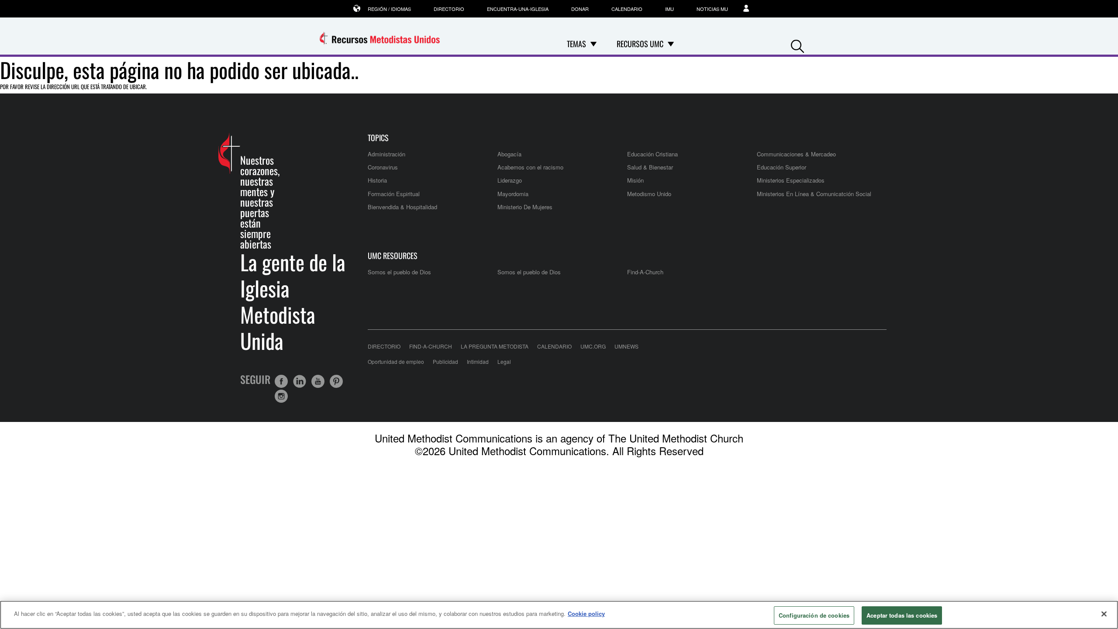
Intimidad (478, 361)
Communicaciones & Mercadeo (796, 154)
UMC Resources (393, 256)
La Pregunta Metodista (494, 346)
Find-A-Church (645, 272)
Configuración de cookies (814, 615)
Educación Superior (781, 167)
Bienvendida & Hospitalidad (402, 207)
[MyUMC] (750, 8)
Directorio (449, 8)
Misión (635, 180)
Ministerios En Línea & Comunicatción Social (814, 194)
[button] (797, 44)
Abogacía (509, 154)
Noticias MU (712, 8)
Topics (378, 138)
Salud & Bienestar (650, 167)
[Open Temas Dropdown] (593, 44)
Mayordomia (512, 194)
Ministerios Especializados (791, 180)
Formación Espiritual (394, 194)
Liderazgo (509, 180)
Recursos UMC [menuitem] (640, 43)
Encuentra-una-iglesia (518, 8)
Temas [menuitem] (576, 43)
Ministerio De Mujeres (524, 207)
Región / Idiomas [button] (389, 8)
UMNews (626, 346)
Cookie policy (586, 613)
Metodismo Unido (649, 194)
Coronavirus (383, 167)
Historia (377, 180)
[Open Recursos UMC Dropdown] (671, 44)
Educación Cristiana (652, 154)
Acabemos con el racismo (530, 167)
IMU (669, 8)
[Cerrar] (1104, 613)
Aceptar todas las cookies (901, 615)
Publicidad (445, 361)
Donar (580, 8)
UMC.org (593, 346)
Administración (386, 154)
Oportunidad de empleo (396, 361)
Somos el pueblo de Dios (399, 272)
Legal (504, 361)
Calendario (626, 8)
